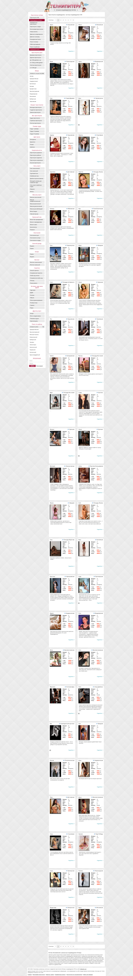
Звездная (100, 245)
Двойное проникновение (36, 178)
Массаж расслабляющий (36, 209)
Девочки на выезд (34, 36)
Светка (51, 356)
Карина (52, 135)
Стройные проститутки (36, 120)
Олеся (80, 282)
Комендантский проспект (67, 723)
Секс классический (35, 168)
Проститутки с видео (35, 26)
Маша (80, 24)
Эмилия (80, 834)
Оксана (80, 319)
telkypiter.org (83, 969)
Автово (31, 76)
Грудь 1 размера (34, 128)
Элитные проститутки (35, 65)
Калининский (33, 347)
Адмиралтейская (34, 78)
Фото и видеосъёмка (35, 316)
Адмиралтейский (34, 329)
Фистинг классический (36, 262)
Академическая (34, 81)
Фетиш (32, 191)
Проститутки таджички (36, 157)
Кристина (52, 576)
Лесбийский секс (34, 176)
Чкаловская (100, 319)
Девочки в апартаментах (36, 34)
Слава (80, 392)
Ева (51, 723)
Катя (79, 503)
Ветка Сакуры (33, 211)
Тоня (51, 245)
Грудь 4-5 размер (34, 134)
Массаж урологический (36, 206)
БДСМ (31, 292)
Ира (79, 208)
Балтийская (33, 83)
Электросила (70, 907)
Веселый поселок (34, 334)
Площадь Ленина (98, 172)
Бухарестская (33, 88)
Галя (51, 98)
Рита (79, 613)
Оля (79, 723)
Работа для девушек (35, 44)
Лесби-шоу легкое (34, 275)
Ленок (80, 429)
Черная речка (99, 98)
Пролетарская (99, 576)
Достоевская (71, 172)
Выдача (32, 246)
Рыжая (31, 144)
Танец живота (33, 283)
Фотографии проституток (39, 974)
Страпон (32, 305)
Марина (80, 135)
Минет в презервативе (36, 222)
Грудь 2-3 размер (34, 131)
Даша (79, 797)
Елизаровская (70, 356)
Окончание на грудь (35, 240)
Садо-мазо (32, 290)
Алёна (80, 466)
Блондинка (33, 139)
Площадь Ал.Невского (68, 282)
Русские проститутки (35, 162)
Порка (31, 308)
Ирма (79, 907)
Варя (51, 392)
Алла (79, 650)
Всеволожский (33, 337)
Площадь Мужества (69, 539)
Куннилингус (33, 227)
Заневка (32, 342)
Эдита (51, 24)
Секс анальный (34, 171)
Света (80, 61)
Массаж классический (35, 197)
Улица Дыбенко (98, 687)
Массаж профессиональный (35, 200)
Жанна (51, 503)
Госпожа (32, 295)
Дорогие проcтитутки (35, 57)
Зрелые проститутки (35, 112)
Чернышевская (70, 576)
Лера (51, 797)
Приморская (71, 871)
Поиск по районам (35, 47)
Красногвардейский (35, 355)
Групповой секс (34, 173)
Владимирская (33, 94)
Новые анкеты (33, 31)
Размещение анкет (35, 49)
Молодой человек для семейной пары (35, 181)
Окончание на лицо (35, 237)
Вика (79, 98)
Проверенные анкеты (60, 974)
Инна (79, 760)
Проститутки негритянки (36, 160)
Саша (51, 834)
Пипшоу (32, 280)
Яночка (80, 356)
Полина (80, 871)
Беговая (32, 86)
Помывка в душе (34, 318)
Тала (51, 539)
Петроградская (70, 61)
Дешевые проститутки (35, 55)
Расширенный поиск (35, 39)
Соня (51, 282)
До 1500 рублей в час (35, 60)
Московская (99, 907)
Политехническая (98, 208)
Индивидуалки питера (36, 20)
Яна (51, 319)
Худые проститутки (35, 118)
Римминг (32, 229)
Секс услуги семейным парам (36, 185)
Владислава (53, 907)
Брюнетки (32, 142)
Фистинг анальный (35, 264)
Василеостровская (34, 91)
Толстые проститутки (35, 123)
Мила (51, 650)
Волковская (33, 96)
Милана (52, 429)
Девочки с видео (50, 974)
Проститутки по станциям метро (74, 974)
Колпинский (33, 352)
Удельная (100, 282)
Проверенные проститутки (33, 23)
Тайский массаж (34, 214)
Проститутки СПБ (34, 17)
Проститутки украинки (36, 152)
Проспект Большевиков (96, 466)
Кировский (32, 349)
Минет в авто (33, 224)
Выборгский (33, 339)
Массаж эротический (35, 203)
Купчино (100, 392)
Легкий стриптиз (34, 270)
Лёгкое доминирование (36, 300)
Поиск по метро (34, 41)
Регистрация (39, 366)
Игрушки (32, 189)
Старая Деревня (70, 98)
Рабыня (32, 297)
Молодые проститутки (36, 107)
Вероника (52, 687)
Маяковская (71, 208)
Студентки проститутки (36, 110)
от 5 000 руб (33, 67)
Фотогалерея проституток (36, 29)
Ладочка (80, 172)
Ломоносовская (70, 466)
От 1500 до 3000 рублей (36, 62)
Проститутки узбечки (35, 155)
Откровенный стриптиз (36, 273)
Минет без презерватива (36, 219)
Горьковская (33, 101)
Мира (79, 245)
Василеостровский (34, 332)
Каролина (52, 172)
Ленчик (52, 760)
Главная (30, 974)
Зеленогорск (33, 344)
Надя (79, 576)
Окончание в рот (34, 235)
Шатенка (32, 147)
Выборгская (33, 99)
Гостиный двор (70, 687)
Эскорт (32, 313)
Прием (32, 248)
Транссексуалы (34, 321)
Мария (51, 613)
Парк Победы (99, 834)
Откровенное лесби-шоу (36, 278)
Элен (79, 687)
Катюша (52, 208)
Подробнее (71, 51)
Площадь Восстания (97, 356)
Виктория (52, 466)
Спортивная (99, 135)
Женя (51, 61)
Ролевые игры (33, 302)
